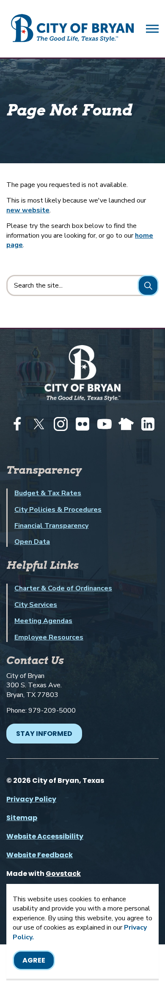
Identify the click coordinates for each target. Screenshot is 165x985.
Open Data (32, 541)
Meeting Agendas (43, 621)
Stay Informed (44, 733)
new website (28, 210)
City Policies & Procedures (58, 509)
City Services (35, 604)
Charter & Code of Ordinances (63, 588)
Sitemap (21, 818)
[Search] (148, 285)
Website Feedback (39, 855)
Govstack (63, 873)
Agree (33, 960)
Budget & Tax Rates (47, 493)
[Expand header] (152, 29)
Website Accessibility (44, 836)
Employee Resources (48, 637)
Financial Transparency (51, 525)
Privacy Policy (31, 799)
